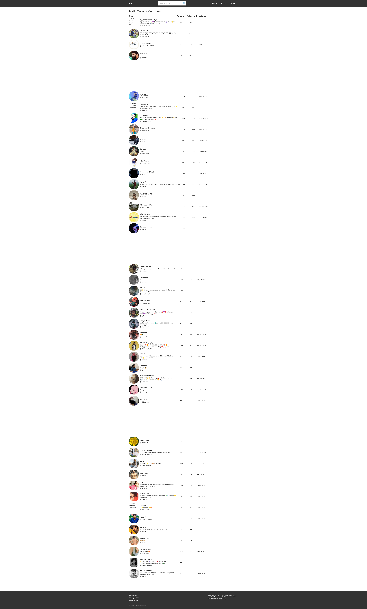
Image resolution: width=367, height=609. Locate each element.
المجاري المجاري (145, 43)
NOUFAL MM (145, 300)
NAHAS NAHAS (146, 194)
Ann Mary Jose (146, 559)
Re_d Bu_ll (144, 31)
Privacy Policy (134, 598)
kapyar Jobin (145, 321)
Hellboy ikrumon (146, 104)
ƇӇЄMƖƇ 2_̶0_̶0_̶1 (146, 343)
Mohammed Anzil (147, 172)
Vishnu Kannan (146, 570)
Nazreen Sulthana (147, 376)
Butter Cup (144, 440)
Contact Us (133, 595)
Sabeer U (143, 333)
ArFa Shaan (144, 95)
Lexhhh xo (144, 278)
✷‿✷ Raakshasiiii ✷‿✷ (148, 20)
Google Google (146, 388)
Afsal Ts (143, 517)
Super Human (145, 505)
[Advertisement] (167, 78)
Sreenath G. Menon (147, 128)
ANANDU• (144, 288)
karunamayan (145, 267)
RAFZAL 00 (144, 538)
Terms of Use (133, 600)
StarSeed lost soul (147, 310)
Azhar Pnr (144, 182)
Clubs (232, 3)
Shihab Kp (144, 399)
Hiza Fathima (145, 161)
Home (215, 3)
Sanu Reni (144, 354)
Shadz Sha (144, 53)
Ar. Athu (143, 461)
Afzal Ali (143, 527)
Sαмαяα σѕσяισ (146, 227)
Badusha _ (144, 366)
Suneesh (143, 149)
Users (223, 3)
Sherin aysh (144, 493)
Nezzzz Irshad (145, 549)
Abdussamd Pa (146, 205)
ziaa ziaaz (144, 473)
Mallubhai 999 (145, 115)
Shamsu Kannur (146, 450)
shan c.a (143, 139)
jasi (141, 482)
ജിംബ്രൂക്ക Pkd (145, 214)
